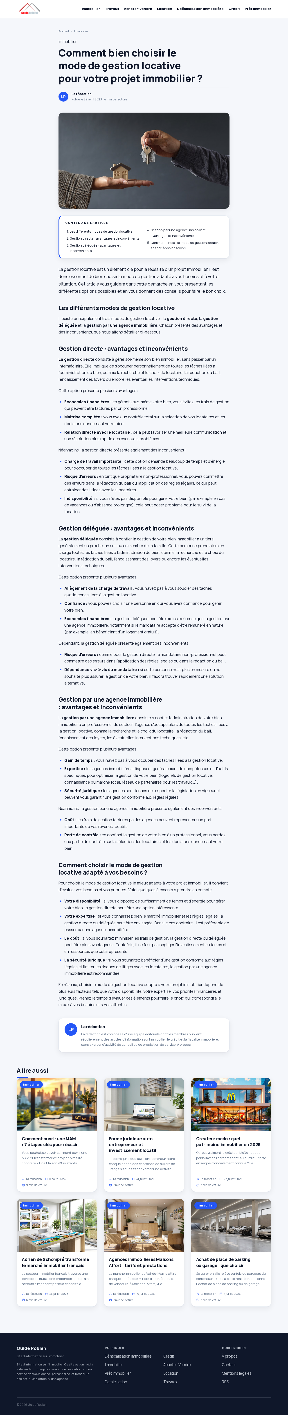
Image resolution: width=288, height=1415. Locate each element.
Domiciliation (116, 1381)
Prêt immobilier (258, 8)
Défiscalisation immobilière (200, 8)
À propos (184, 1044)
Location (164, 8)
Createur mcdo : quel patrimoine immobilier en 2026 (228, 1141)
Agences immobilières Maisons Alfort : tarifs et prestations (141, 1262)
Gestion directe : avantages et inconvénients (105, 238)
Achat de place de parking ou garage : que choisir (223, 1262)
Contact (229, 1364)
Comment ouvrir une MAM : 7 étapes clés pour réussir (50, 1141)
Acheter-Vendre (138, 8)
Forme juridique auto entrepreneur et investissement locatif (133, 1144)
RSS (225, 1381)
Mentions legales (237, 1373)
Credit (234, 8)
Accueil (63, 31)
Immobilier (91, 8)
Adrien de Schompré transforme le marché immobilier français (55, 1262)
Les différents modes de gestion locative (101, 231)
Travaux (112, 8)
